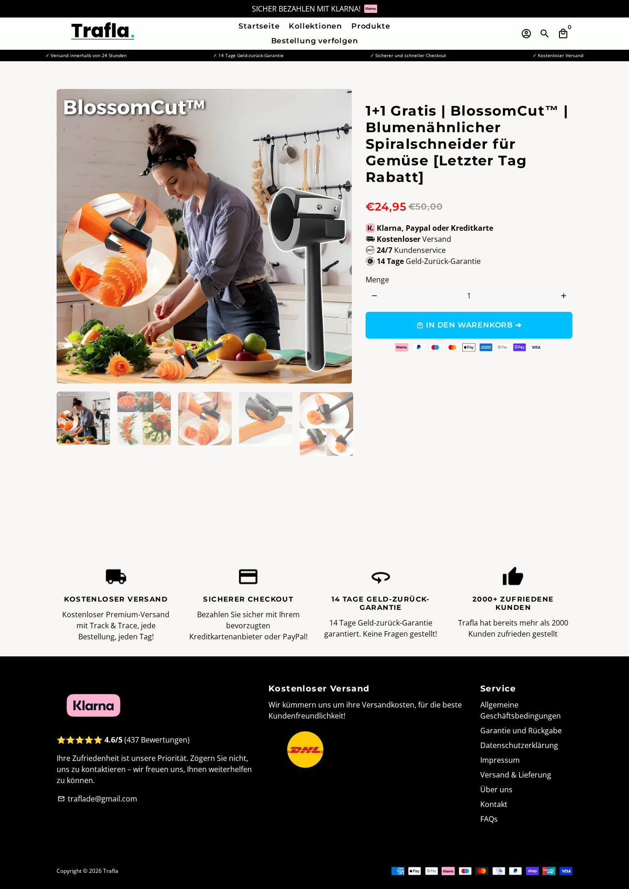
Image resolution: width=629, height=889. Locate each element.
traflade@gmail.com (97, 799)
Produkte (370, 26)
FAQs (489, 819)
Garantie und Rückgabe (521, 730)
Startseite (259, 26)
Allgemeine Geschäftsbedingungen (520, 710)
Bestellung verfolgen (314, 40)
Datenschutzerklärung (519, 745)
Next (339, 237)
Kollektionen (315, 26)
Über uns (496, 789)
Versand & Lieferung (515, 775)
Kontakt (493, 804)
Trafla (110, 871)
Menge (377, 280)
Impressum (500, 760)
